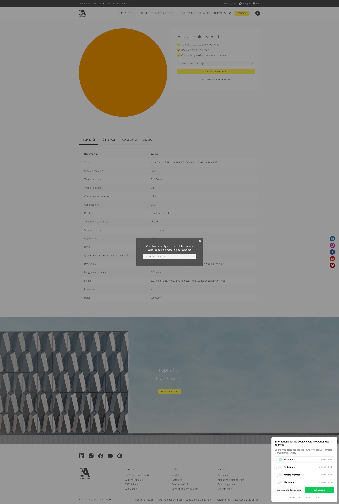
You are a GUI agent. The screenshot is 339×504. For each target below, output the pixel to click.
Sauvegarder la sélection (289, 490)
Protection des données (311, 497)
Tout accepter (319, 490)
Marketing (289, 482)
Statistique (289, 467)
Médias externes (292, 475)
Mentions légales (295, 497)
